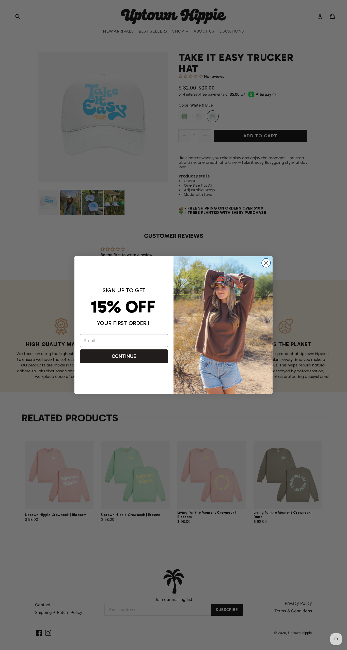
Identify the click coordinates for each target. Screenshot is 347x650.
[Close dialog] (266, 262)
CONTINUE (124, 356)
